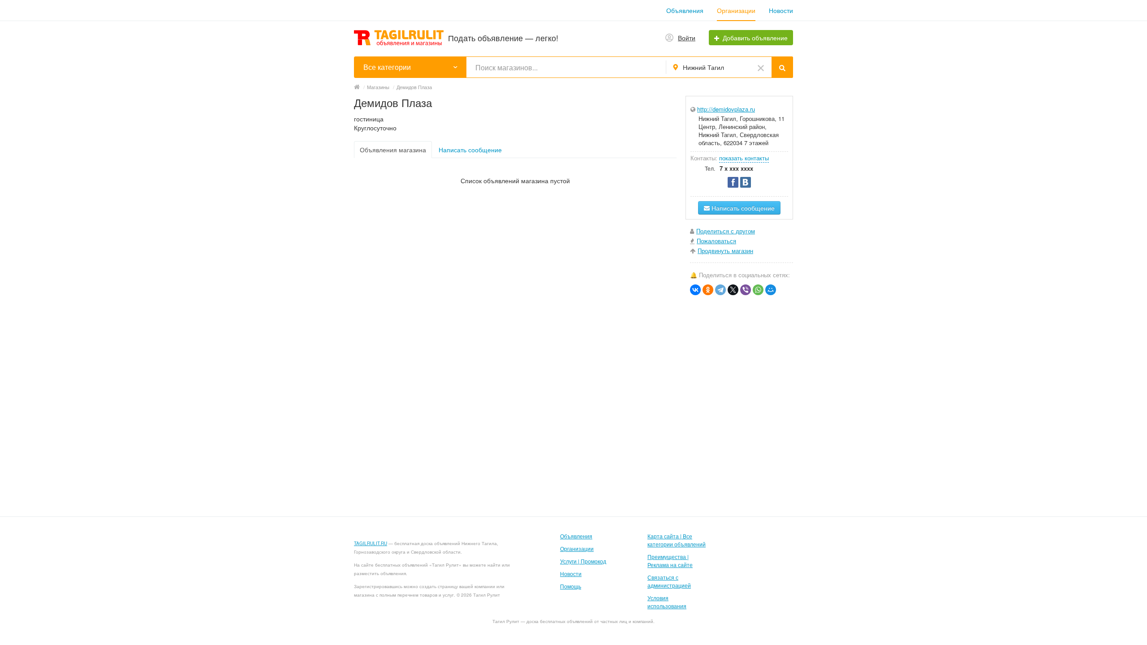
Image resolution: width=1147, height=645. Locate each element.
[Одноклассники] (708, 289)
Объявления (684, 10)
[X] (733, 289)
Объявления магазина (393, 149)
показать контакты (744, 158)
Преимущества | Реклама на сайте (670, 560)
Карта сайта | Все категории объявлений (676, 540)
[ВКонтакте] (695, 289)
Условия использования (666, 602)
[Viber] (745, 289)
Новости (781, 10)
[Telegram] (720, 289)
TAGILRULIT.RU (370, 543)
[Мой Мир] (770, 289)
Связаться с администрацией (669, 581)
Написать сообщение (470, 149)
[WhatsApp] (758, 289)
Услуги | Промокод (583, 561)
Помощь (570, 586)
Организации (736, 10)
